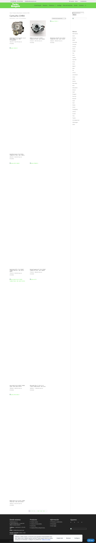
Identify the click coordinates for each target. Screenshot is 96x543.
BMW (73, 40)
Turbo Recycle (37, 5)
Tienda (75, 5)
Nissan (74, 90)
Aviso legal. (53, 526)
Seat (73, 102)
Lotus (73, 79)
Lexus (73, 77)
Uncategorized (75, 120)
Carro (76, 1)
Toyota (74, 118)
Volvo (73, 124)
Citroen (74, 46)
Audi (73, 36)
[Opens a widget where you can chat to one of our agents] (91, 540)
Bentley (74, 38)
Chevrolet (74, 42)
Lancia (73, 72)
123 (38, 511)
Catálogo (59, 5)
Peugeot (74, 94)
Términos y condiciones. (56, 522)
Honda (74, 57)
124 (41, 511)
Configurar (77, 538)
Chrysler (74, 44)
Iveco (73, 64)
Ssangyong (75, 109)
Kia (73, 70)
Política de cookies (46, 539)
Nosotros (45, 5)
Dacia (73, 48)
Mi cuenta (71, 1)
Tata (73, 115)
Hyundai (74, 59)
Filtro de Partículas (67, 5)
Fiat (73, 53)
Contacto (81, 5)
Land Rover (75, 74)
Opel (73, 92)
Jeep (73, 68)
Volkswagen (75, 122)
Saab (73, 100)
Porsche (74, 96)
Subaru (74, 111)
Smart (73, 107)
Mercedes (74, 83)
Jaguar (73, 66)
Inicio (11, 13)
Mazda (74, 81)
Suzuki (74, 113)
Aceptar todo (60, 538)
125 (44, 511)
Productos (51, 5)
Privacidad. (53, 524)
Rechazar (68, 538)
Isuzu (73, 61)
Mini (73, 85)
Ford (73, 55)
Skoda (73, 105)
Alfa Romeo (75, 33)
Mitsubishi (74, 87)
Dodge (73, 51)
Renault (74, 98)
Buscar (74, 14)
